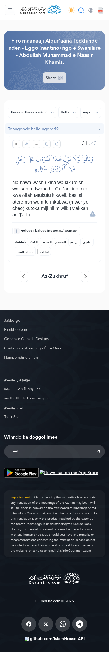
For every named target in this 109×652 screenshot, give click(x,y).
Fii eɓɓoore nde (17, 329)
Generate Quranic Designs (26, 338)
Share (51, 78)
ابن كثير (74, 242)
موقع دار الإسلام (17, 379)
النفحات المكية (25, 252)
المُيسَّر (33, 242)
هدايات (44, 252)
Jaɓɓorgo (12, 320)
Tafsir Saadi (13, 416)
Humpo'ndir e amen (21, 357)
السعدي (60, 242)
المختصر (46, 242)
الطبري (87, 242)
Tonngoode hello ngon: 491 (34, 129)
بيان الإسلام (13, 407)
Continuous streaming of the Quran (33, 348)
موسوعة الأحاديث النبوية (22, 388)
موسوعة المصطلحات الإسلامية (28, 398)
